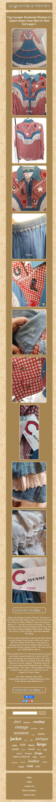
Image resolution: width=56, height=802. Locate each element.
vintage (21, 726)
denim (21, 767)
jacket (15, 738)
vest (31, 740)
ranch (42, 756)
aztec (42, 728)
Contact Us (29, 786)
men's (19, 753)
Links (29, 782)
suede (15, 749)
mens (41, 733)
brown (28, 753)
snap (44, 762)
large (41, 744)
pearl (25, 740)
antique (41, 738)
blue (39, 750)
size (23, 744)
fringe (38, 753)
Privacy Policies (29, 790)
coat (30, 766)
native (14, 745)
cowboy (39, 722)
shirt (17, 721)
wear (34, 757)
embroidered (21, 756)
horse (23, 750)
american (15, 762)
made (33, 735)
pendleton (34, 728)
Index (29, 777)
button (27, 722)
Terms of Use (29, 795)
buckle (22, 762)
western (21, 732)
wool (31, 749)
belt (45, 750)
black (31, 745)
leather (34, 761)
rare (38, 766)
